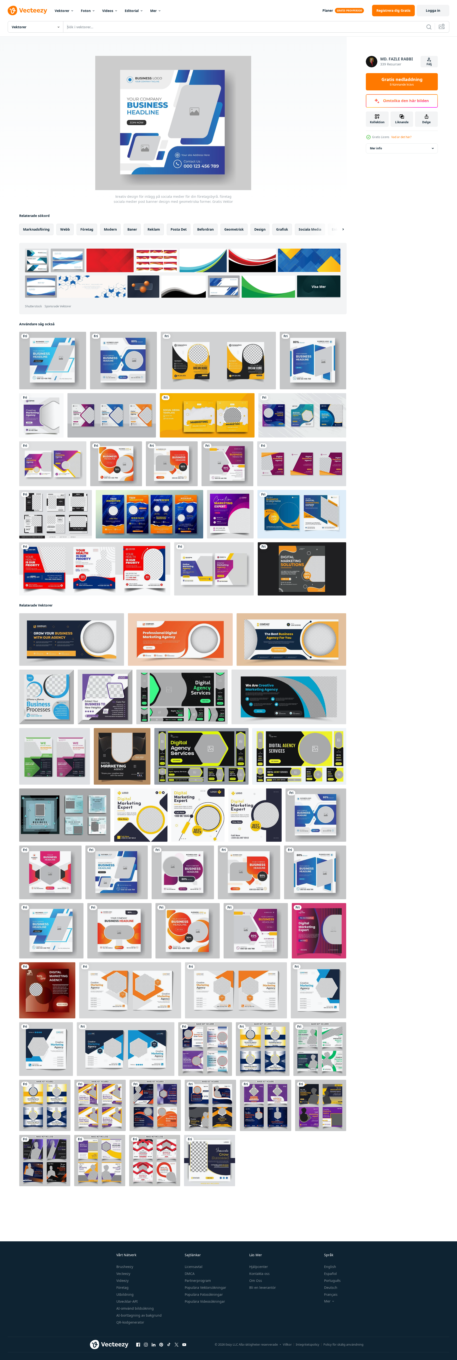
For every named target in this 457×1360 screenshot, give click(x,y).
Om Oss (255, 1280)
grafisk (282, 229)
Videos (107, 10)
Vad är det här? (401, 137)
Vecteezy (123, 1273)
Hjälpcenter (258, 1266)
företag (86, 229)
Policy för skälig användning (343, 1344)
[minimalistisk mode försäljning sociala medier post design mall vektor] (55, 514)
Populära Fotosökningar (204, 1294)
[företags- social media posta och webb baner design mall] (130, 990)
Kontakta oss (259, 1273)
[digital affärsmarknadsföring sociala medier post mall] (52, 463)
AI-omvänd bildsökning (135, 1308)
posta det (179, 229)
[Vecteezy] (27, 10)
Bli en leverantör (262, 1287)
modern (110, 229)
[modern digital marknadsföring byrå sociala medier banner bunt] (301, 514)
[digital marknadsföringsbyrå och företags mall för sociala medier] (214, 568)
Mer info (376, 148)
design (260, 229)
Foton (86, 10)
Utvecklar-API (127, 1301)
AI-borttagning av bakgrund (139, 1315)
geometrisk (234, 229)
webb (65, 229)
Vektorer (62, 10)
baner (132, 229)
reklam (154, 229)
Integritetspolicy (307, 1344)
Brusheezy (124, 1266)
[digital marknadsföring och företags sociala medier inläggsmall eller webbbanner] (41, 415)
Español (330, 1273)
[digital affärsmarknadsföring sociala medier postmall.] (302, 415)
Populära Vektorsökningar (205, 1287)
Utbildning (125, 1294)
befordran (205, 229)
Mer (153, 10)
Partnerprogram (198, 1280)
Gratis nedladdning (401, 82)
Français (331, 1294)
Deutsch (330, 1287)
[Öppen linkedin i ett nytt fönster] (153, 1345)
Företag (122, 1287)
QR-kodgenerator (130, 1322)
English (330, 1266)
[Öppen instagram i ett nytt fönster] (146, 1345)
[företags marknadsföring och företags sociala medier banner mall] (301, 463)
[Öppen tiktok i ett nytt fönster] (169, 1345)
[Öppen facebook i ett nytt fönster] (138, 1345)
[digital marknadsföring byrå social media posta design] (122, 756)
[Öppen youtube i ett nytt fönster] (184, 1345)
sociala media (310, 229)
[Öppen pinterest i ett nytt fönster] (161, 1345)
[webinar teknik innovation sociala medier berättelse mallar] (149, 514)
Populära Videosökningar (205, 1301)
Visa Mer (319, 286)
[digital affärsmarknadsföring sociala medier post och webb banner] (111, 415)
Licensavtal (193, 1266)
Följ (429, 64)
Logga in (433, 10)
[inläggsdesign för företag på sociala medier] (319, 930)
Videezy (122, 1280)
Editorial (132, 10)
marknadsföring (36, 229)
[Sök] (429, 27)
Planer (327, 10)
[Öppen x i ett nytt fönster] (176, 1345)
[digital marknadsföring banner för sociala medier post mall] (209, 1160)
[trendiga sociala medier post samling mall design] (207, 415)
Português (332, 1280)
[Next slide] (339, 229)
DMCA (190, 1273)
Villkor (287, 1344)
